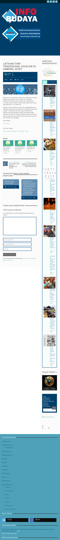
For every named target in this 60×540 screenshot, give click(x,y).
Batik (6, 494)
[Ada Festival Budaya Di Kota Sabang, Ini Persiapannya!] (20, 143)
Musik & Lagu (8, 505)
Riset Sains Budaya (6, 484)
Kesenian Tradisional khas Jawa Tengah (52, 215)
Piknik (3, 477)
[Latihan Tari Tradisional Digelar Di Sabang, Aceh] (20, 89)
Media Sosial (5, 473)
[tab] (44, 82)
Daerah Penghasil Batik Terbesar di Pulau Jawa (52, 294)
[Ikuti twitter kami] (4, 520)
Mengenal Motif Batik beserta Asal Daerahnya (52, 127)
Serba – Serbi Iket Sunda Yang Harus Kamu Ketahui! (52, 243)
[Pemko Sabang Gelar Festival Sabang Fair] (8, 143)
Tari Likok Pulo (20, 131)
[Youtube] (56, 1)
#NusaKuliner (5, 451)
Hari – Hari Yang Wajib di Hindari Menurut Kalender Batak (52, 354)
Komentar (54, 81)
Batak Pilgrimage (9, 490)
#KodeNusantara (6, 445)
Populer (45, 81)
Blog (3, 462)
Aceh (4, 131)
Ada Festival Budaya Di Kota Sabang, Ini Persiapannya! (20, 148)
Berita (5, 60)
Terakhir (49, 81)
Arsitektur (7, 487)
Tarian (26, 131)
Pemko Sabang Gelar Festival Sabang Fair (7, 148)
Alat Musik (9, 131)
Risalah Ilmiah (5, 480)
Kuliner (6, 502)
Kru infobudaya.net (9, 533)
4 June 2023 (28, 197)
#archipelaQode (8, 447)
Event (10, 60)
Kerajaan (7, 498)
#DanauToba (5, 441)
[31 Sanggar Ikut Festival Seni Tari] (32, 143)
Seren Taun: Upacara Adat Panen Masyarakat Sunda (52, 323)
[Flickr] (51, 1)
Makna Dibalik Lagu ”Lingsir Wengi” (52, 100)
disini (18, 531)
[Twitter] (53, 1)
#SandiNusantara (6, 455)
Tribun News (6, 123)
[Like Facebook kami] (32, 520)
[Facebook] (48, 1)
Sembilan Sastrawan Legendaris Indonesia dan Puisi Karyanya (52, 263)
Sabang (14, 131)
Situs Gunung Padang (10, 509)
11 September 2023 (11, 187)
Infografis (4, 469)
